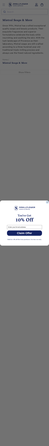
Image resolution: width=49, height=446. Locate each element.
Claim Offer (24, 233)
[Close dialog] (47, 202)
